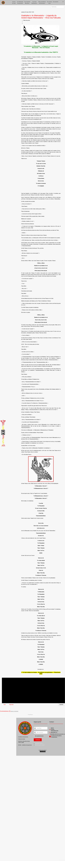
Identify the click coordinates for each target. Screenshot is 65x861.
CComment (35, 714)
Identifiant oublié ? (39, 743)
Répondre (11, 704)
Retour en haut (3, 717)
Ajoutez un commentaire (14, 711)
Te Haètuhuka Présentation (20, 2)
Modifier (61, 704)
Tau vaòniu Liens (49, 2)
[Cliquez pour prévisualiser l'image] (40, 34)
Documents (55, 1)
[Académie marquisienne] (3, 2)
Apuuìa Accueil (14, 2)
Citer (5, 704)
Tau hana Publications (34, 2)
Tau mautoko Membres (27, 2)
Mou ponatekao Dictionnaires (42, 2)
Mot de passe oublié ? (40, 745)
